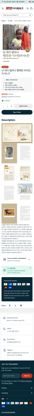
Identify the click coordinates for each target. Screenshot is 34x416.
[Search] (30, 15)
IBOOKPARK (11, 412)
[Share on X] (15, 305)
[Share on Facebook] (9, 305)
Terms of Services (26, 381)
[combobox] (17, 15)
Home (3, 21)
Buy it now (17, 112)
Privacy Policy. (8, 383)
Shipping (4, 96)
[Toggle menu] (3, 8)
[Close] (30, 268)
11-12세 (10, 21)
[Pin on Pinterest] (21, 305)
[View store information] (29, 259)
